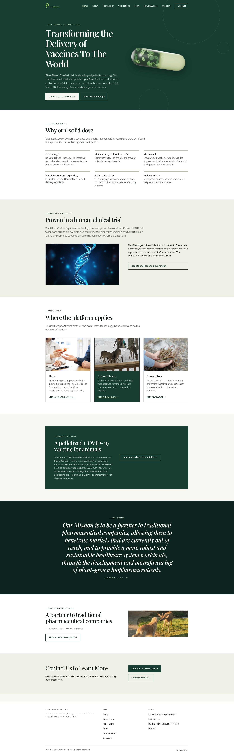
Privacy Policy (182, 750)
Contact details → (140, 677)
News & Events (150, 5)
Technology (108, 5)
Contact (182, 5)
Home (85, 5)
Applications (124, 5)
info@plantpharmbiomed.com (162, 714)
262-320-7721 (154, 719)
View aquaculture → (156, 397)
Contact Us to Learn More (62, 96)
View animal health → (108, 397)
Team (136, 5)
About (95, 5)
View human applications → (62, 397)
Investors (166, 5)
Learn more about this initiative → (140, 457)
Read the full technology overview (148, 266)
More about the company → (63, 637)
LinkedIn (152, 728)
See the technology (94, 96)
